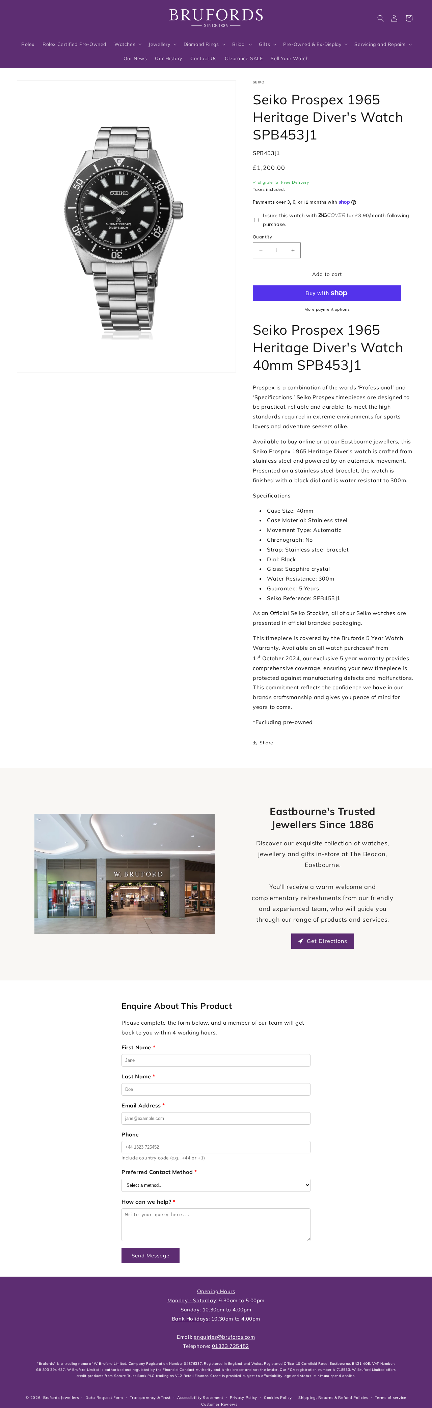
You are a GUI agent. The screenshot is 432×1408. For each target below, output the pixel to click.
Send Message (150, 1255)
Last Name (138, 1076)
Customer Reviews (219, 1404)
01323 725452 (230, 1346)
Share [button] (266, 743)
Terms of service (390, 1397)
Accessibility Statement (200, 1397)
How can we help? (149, 1201)
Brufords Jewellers (61, 1397)
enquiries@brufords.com (224, 1337)
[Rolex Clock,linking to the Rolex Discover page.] (42, 16)
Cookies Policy (278, 1397)
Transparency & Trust (150, 1397)
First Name (138, 1047)
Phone (130, 1134)
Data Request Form (104, 1397)
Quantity (262, 236)
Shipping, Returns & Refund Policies (333, 1397)
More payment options (327, 309)
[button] (380, 18)
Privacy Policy (243, 1397)
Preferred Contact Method (159, 1172)
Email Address (143, 1105)
